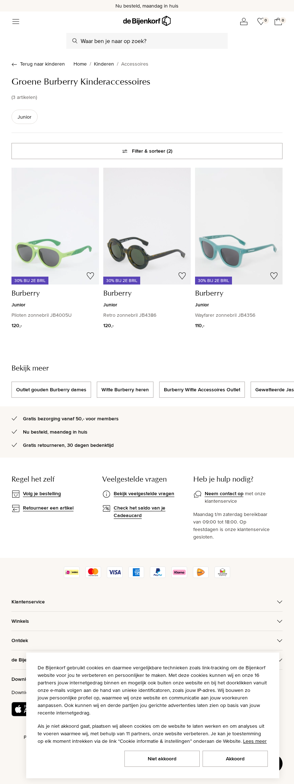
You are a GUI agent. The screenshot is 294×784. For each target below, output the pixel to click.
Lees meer (255, 741)
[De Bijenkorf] (147, 21)
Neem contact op (224, 493)
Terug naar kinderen (42, 64)
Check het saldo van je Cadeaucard (139, 511)
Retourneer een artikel (48, 507)
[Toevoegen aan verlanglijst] (90, 276)
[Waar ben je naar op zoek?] (75, 41)
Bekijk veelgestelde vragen (144, 493)
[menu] (16, 21)
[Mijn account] (244, 21)
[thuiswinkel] (222, 576)
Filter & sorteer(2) (152, 150)
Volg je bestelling (42, 493)
